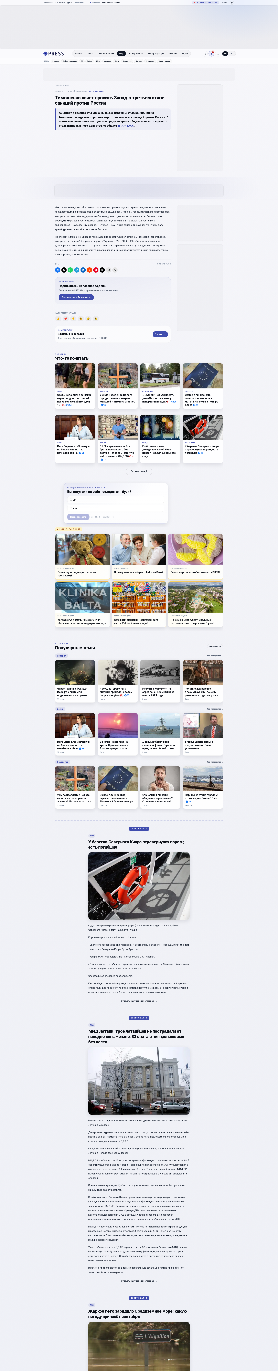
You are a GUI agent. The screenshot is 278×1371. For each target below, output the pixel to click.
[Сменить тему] (218, 53)
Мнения (173, 53)
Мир (121, 53)
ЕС (82, 61)
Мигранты (150, 61)
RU (225, 54)
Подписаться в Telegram (76, 297)
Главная (79, 53)
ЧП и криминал (136, 53)
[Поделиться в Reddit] (89, 270)
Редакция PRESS (96, 91)
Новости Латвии (106, 53)
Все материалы (215, 656)
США (117, 61)
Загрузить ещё (139, 471)
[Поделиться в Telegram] (76, 270)
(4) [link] (64, 404)
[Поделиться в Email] (108, 270)
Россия (55, 61)
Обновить (215, 647)
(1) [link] (169, 401)
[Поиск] (205, 53)
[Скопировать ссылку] (115, 270)
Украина (107, 61)
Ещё (184, 53)
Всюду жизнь (164, 61)
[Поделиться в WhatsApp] (70, 270)
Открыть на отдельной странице (139, 1001)
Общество (62, 762)
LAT (232, 54)
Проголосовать (78, 517)
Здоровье (127, 61)
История (61, 656)
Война (89, 61)
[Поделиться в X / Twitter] (64, 270)
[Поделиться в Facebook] (57, 270)
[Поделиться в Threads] (102, 270)
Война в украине (70, 61)
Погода (139, 61)
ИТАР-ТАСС (126, 125)
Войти (224, 2)
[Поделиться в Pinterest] (95, 270)
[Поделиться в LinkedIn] (83, 270)
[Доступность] (232, 3)
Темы (46, 61)
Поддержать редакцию (205, 2)
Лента (90, 53)
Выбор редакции (156, 53)
